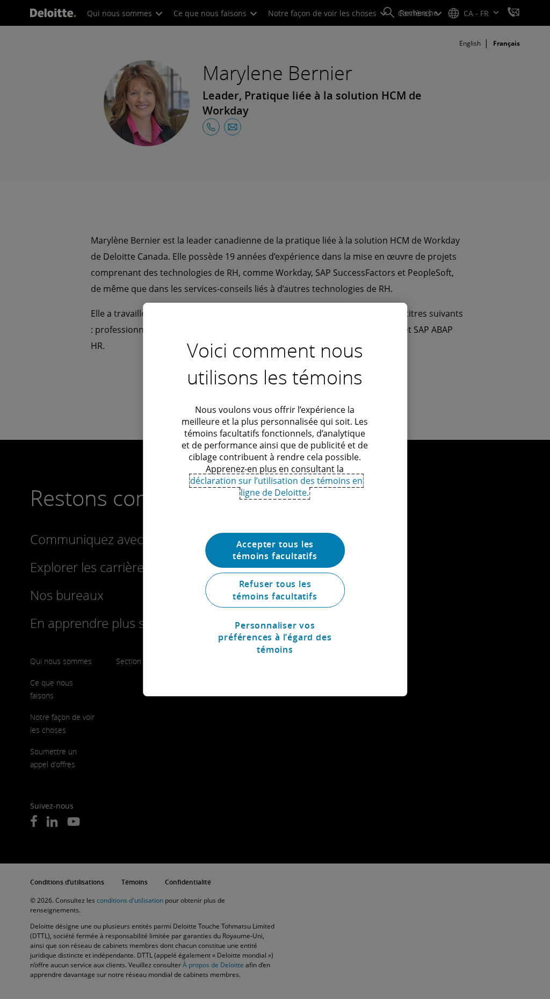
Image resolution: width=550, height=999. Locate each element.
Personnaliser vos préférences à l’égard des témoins (274, 637)
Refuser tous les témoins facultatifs (275, 590)
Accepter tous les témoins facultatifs (275, 550)
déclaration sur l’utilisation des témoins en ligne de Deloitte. (276, 486)
